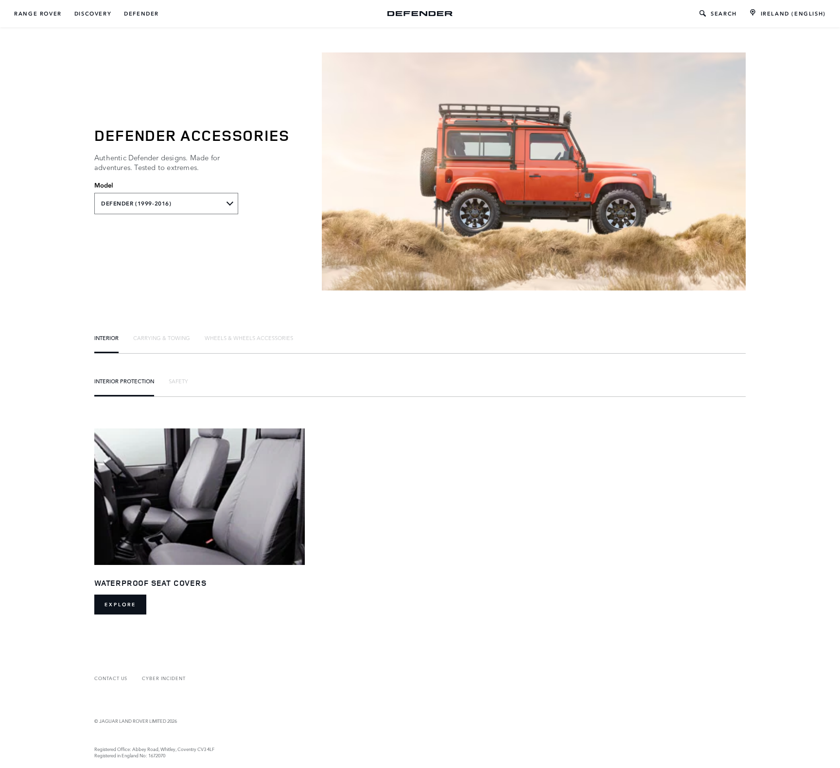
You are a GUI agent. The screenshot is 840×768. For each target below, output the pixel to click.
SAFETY (178, 381)
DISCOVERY (92, 13)
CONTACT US (110, 678)
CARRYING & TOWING (161, 337)
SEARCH (724, 13)
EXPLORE (120, 604)
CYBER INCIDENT (163, 678)
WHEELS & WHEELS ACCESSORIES (249, 337)
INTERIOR (106, 337)
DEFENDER (141, 13)
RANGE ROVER (38, 13)
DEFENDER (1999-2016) (136, 203)
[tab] (106, 337)
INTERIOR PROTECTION (124, 381)
